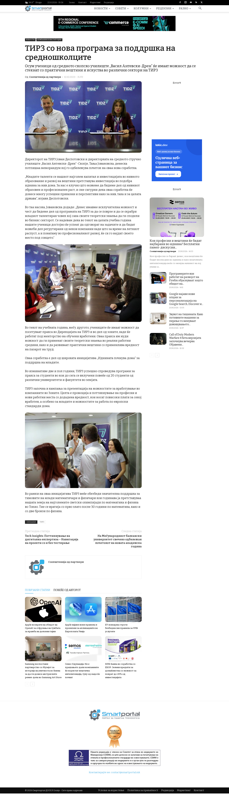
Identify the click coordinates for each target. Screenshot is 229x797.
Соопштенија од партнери (45, 77)
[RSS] (196, 2)
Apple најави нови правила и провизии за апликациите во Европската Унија (81, 628)
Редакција (109, 2)
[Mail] (190, 2)
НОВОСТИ (101, 8)
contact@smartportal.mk (125, 772)
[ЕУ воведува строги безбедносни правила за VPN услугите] (123, 609)
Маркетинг (95, 2)
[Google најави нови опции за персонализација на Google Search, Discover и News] (158, 298)
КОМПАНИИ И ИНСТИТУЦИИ (49, 40)
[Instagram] (185, 2)
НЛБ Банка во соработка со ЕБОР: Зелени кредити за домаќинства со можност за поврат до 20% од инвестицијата (120, 671)
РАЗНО (183, 8)
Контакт (82, 2)
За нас (72, 2)
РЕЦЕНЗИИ (163, 8)
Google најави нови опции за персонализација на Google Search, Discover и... (186, 299)
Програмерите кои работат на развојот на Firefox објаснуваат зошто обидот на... (186, 278)
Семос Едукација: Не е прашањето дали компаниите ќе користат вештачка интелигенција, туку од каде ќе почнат (82, 671)
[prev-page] (27, 684)
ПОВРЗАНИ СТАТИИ (37, 590)
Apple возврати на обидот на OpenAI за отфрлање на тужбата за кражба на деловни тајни (42, 628)
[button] (200, 8)
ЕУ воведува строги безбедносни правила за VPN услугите (121, 628)
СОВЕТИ (120, 8)
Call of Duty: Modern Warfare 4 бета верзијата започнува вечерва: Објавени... (185, 339)
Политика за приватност (142, 790)
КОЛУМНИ (141, 8)
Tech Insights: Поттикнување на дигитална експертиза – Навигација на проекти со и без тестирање (51, 539)
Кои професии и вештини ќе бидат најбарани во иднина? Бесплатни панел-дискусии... (176, 244)
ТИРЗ (42, 522)
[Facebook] (180, 2)
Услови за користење (111, 790)
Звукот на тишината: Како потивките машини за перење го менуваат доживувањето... (186, 319)
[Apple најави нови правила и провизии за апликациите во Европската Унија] (83, 609)
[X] (201, 2)
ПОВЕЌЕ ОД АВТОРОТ (67, 590)
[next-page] (32, 684)
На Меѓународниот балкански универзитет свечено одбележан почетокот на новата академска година (118, 541)
